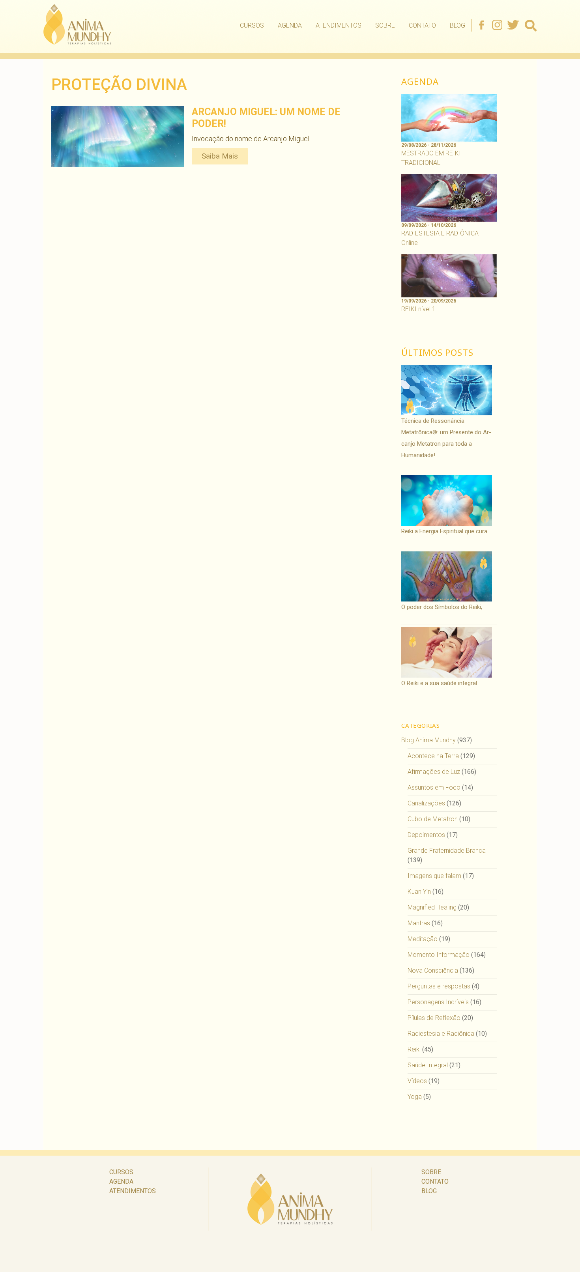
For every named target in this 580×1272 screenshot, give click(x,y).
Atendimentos (338, 25)
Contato (422, 25)
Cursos (252, 25)
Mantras (419, 923)
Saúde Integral (428, 1065)
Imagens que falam (434, 876)
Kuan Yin (419, 891)
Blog (457, 25)
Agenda (290, 25)
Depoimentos (426, 835)
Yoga (415, 1096)
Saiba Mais (220, 156)
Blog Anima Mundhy (428, 740)
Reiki (414, 1049)
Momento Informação (439, 954)
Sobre (385, 25)
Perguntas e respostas (439, 986)
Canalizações (426, 803)
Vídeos (417, 1081)
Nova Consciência (433, 970)
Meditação (423, 939)
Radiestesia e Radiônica (441, 1033)
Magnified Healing (432, 907)
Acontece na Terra (433, 756)
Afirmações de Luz (434, 771)
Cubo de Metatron (433, 819)
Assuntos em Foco (434, 787)
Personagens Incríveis (438, 1002)
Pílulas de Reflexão (434, 1018)
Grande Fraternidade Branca (447, 850)
